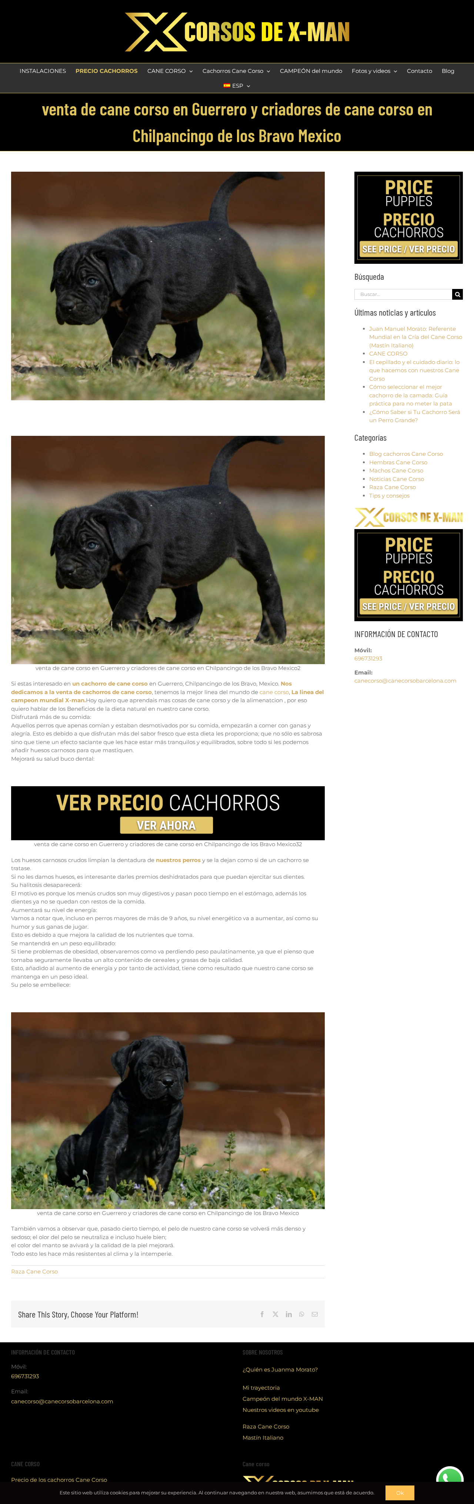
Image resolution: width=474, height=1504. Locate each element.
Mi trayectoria (261, 1387)
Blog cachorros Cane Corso (406, 453)
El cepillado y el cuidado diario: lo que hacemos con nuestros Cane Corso (414, 370)
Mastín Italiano (263, 1437)
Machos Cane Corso (396, 470)
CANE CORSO (388, 353)
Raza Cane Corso (34, 1271)
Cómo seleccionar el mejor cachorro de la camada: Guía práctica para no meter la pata (410, 395)
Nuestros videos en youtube (281, 1409)
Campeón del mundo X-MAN (283, 1398)
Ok (400, 1493)
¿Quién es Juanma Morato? (280, 1369)
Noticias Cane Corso (396, 478)
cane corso (274, 692)
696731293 (368, 658)
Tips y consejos (389, 495)
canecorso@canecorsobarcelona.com (405, 680)
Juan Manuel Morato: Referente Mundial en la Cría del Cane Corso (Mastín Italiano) (415, 337)
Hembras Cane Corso (398, 462)
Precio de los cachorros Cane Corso (59, 1479)
